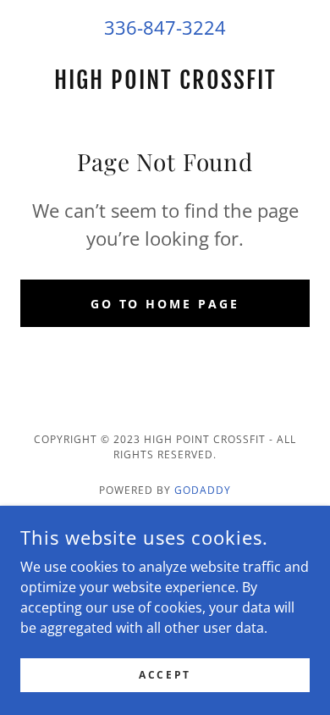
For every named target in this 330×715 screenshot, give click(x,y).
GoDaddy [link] (202, 490)
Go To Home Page (165, 304)
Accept (164, 675)
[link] (165, 80)
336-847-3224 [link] (165, 27)
